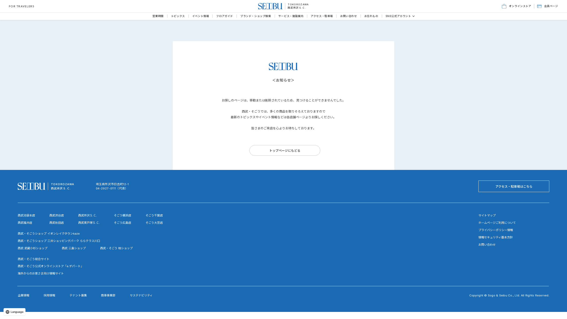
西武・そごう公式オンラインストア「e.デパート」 (50, 266)
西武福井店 (25, 222)
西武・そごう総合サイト (33, 259)
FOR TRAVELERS (21, 6)
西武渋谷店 (56, 215)
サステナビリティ (141, 295)
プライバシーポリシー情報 (495, 230)
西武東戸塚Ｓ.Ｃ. (89, 222)
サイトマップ (487, 215)
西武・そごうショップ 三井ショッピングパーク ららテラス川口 (59, 241)
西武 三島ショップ (74, 248)
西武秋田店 (56, 222)
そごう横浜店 (122, 215)
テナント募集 (78, 295)
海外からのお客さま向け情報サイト (41, 273)
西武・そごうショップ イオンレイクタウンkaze (49, 233)
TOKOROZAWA (298, 4)
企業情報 (23, 295)
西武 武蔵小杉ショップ (32, 248)
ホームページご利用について (497, 222)
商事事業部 (108, 295)
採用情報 (49, 295)
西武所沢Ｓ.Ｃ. (297, 7)
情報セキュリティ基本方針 (495, 237)
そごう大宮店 (154, 222)
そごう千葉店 (154, 215)
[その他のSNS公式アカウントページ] (413, 16)
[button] (547, 6)
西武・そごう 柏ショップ (116, 248)
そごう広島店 (122, 222)
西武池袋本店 (26, 215)
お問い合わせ (487, 244)
